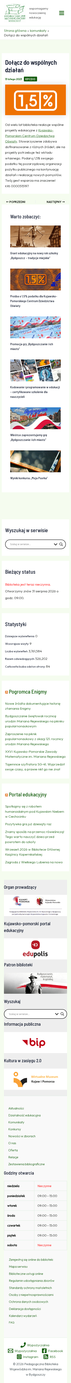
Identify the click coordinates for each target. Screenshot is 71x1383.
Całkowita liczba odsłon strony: (25, 666)
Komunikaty (16, 1122)
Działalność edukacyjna (24, 1115)
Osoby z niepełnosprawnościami (31, 1295)
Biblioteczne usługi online (26, 1274)
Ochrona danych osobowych (28, 1302)
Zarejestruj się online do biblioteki (31, 1260)
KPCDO (30, 79)
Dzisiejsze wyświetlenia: (20, 636)
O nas (12, 1143)
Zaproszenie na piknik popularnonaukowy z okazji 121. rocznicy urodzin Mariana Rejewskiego (34, 739)
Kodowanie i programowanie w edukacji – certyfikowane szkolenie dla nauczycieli (35, 391)
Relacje (13, 1157)
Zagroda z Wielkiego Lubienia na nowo (34, 862)
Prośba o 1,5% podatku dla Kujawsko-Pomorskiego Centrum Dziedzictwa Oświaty (33, 300)
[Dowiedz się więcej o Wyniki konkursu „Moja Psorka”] (35, 461)
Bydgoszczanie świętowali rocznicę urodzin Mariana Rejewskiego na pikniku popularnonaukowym (34, 721)
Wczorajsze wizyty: (17, 644)
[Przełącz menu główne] (61, 13)
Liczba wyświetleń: (17, 651)
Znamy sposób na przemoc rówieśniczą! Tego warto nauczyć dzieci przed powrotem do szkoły (34, 837)
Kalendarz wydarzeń (23, 1316)
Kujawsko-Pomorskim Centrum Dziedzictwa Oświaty (29, 135)
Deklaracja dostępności (25, 1309)
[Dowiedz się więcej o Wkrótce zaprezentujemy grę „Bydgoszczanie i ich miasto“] (35, 418)
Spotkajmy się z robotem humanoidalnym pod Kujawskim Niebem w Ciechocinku (34, 811)
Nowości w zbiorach (22, 1136)
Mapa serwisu (18, 1266)
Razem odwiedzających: (20, 659)
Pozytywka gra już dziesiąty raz (28, 824)
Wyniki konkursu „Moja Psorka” (29, 478)
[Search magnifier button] (61, 544)
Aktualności (16, 1108)
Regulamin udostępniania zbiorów (31, 1281)
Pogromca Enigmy (28, 691)
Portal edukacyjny (28, 794)
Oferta (13, 1150)
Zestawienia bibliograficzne (26, 1164)
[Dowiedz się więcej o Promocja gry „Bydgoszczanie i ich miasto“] (35, 327)
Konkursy (14, 1129)
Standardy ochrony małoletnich (30, 1288)
